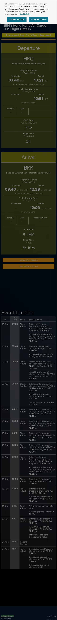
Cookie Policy (25, 14)
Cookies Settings (16, 19)
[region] (28, 12)
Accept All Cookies (38, 19)
